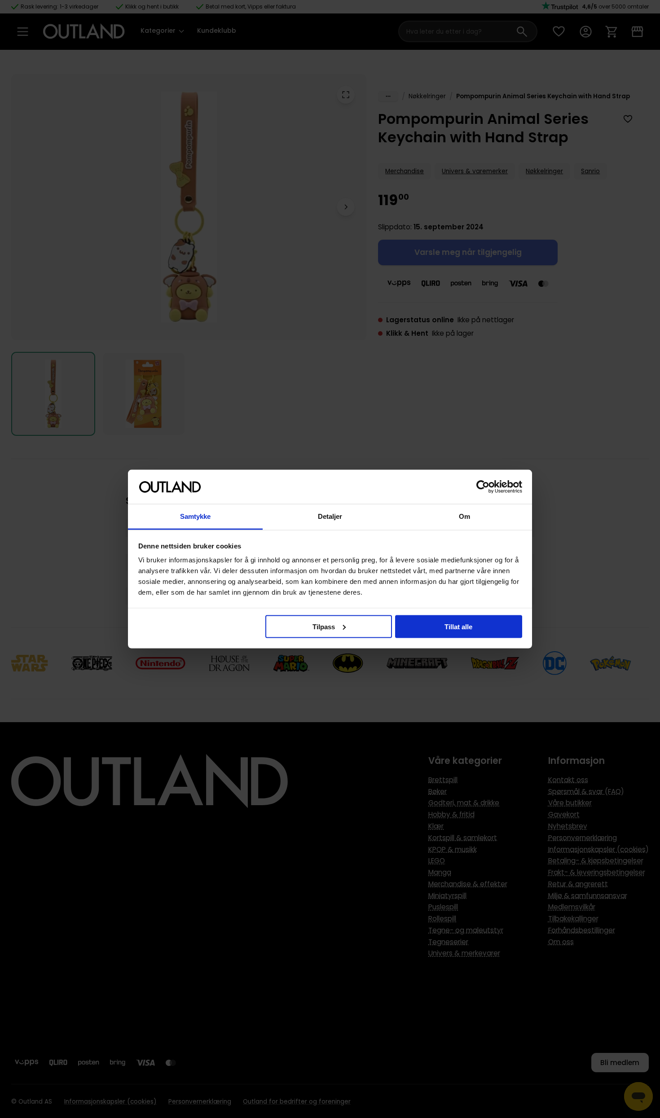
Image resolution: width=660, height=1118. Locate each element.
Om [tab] (464, 516)
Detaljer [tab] (330, 516)
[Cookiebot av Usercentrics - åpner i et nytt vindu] (483, 487)
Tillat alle (458, 626)
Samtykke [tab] (195, 516)
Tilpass (323, 626)
